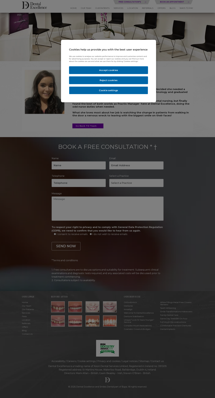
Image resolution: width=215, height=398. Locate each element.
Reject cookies (109, 80)
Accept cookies (108, 70)
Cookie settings (108, 90)
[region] (108, 71)
